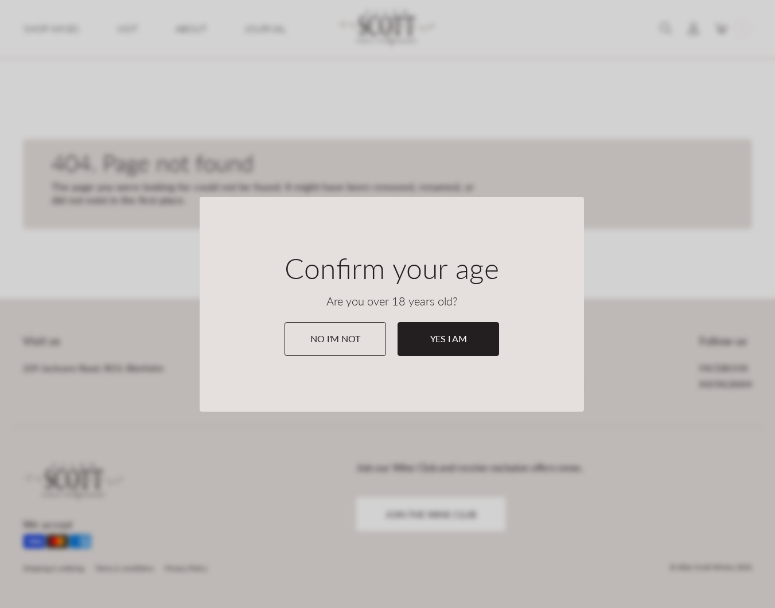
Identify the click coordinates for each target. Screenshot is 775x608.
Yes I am (448, 338)
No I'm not (335, 338)
